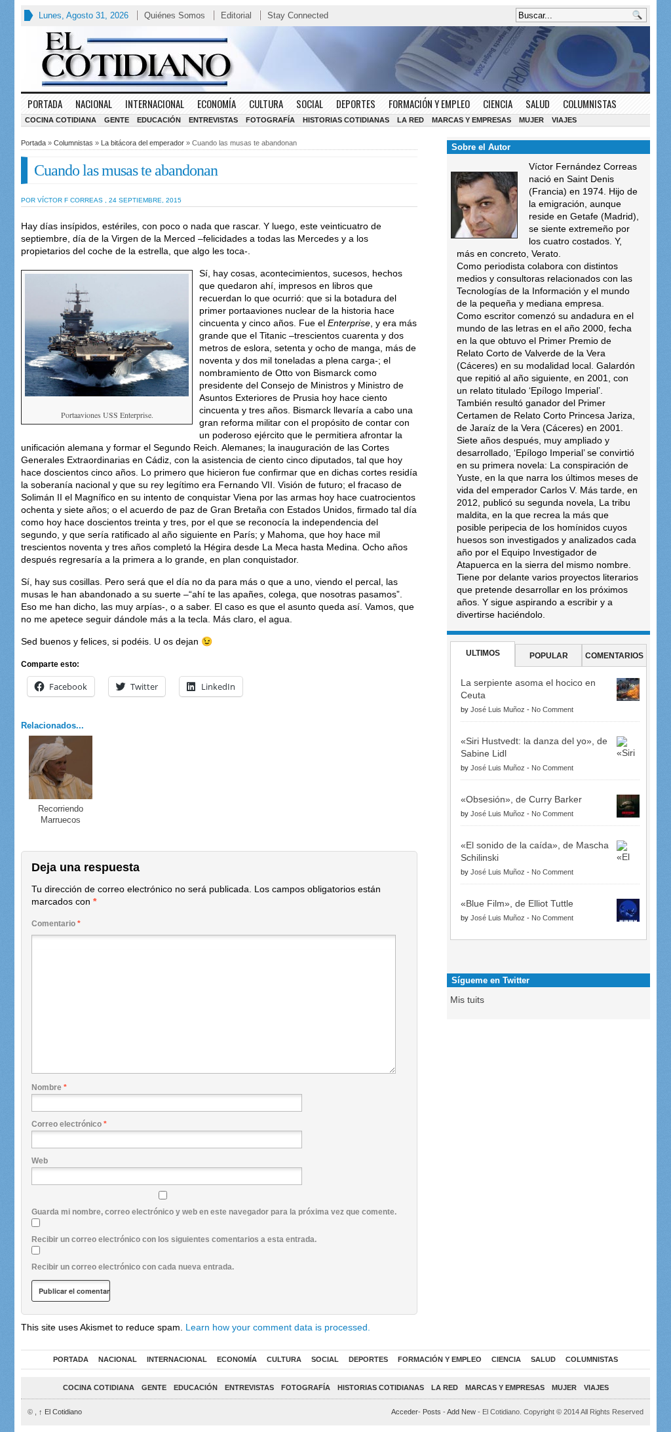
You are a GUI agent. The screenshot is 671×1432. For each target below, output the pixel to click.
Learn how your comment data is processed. (277, 1327)
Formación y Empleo (429, 103)
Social (309, 103)
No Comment (552, 709)
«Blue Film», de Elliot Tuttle (517, 903)
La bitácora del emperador (142, 143)
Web (39, 1160)
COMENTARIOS (614, 655)
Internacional (154, 103)
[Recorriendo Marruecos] (60, 767)
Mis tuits (467, 999)
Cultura (266, 103)
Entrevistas (213, 120)
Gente (116, 120)
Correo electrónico (69, 1124)
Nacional (93, 103)
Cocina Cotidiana (60, 120)
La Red (410, 120)
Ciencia (497, 103)
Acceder (404, 1412)
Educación (159, 120)
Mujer (531, 120)
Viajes (564, 120)
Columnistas (590, 103)
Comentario (56, 923)
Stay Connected (297, 15)
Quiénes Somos (174, 15)
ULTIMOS (483, 653)
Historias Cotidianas (346, 120)
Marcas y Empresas (471, 120)
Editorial (236, 15)
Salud (538, 103)
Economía (216, 103)
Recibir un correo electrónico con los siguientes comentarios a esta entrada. (173, 1239)
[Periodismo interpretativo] (335, 59)
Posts (432, 1412)
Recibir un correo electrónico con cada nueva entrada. (132, 1267)
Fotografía (270, 120)
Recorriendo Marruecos (60, 814)
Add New (461, 1412)
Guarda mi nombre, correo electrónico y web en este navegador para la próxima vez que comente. (213, 1211)
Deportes (355, 103)
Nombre (49, 1087)
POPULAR (548, 655)
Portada (45, 103)
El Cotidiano (60, 1412)
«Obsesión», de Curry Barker (521, 799)
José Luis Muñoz (497, 709)
